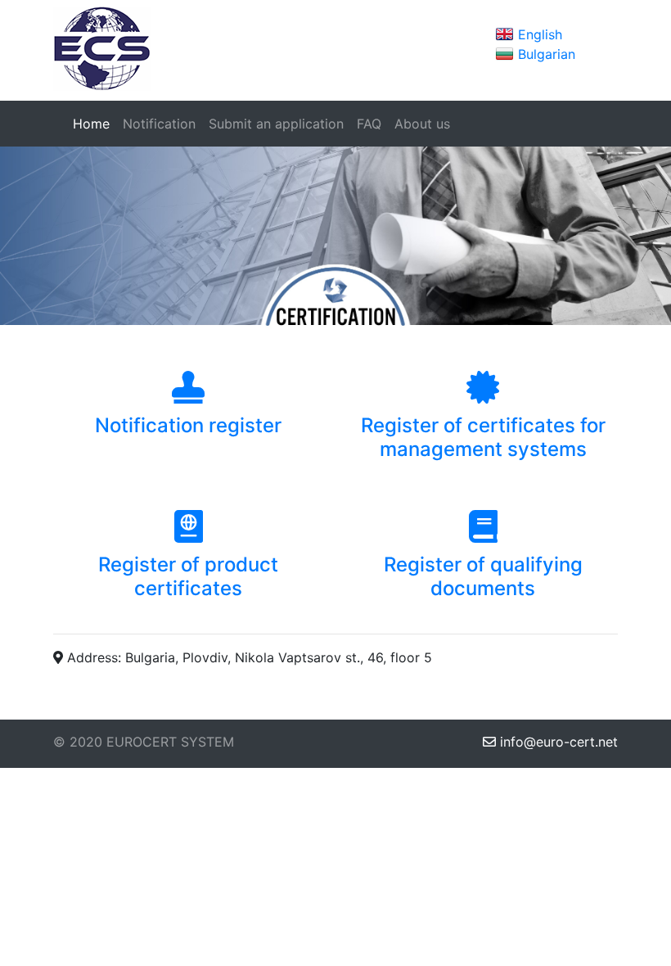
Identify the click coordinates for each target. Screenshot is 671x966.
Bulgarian (546, 54)
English (540, 34)
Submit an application (276, 123)
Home (94, 123)
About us (422, 123)
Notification (159, 123)
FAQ (369, 123)
